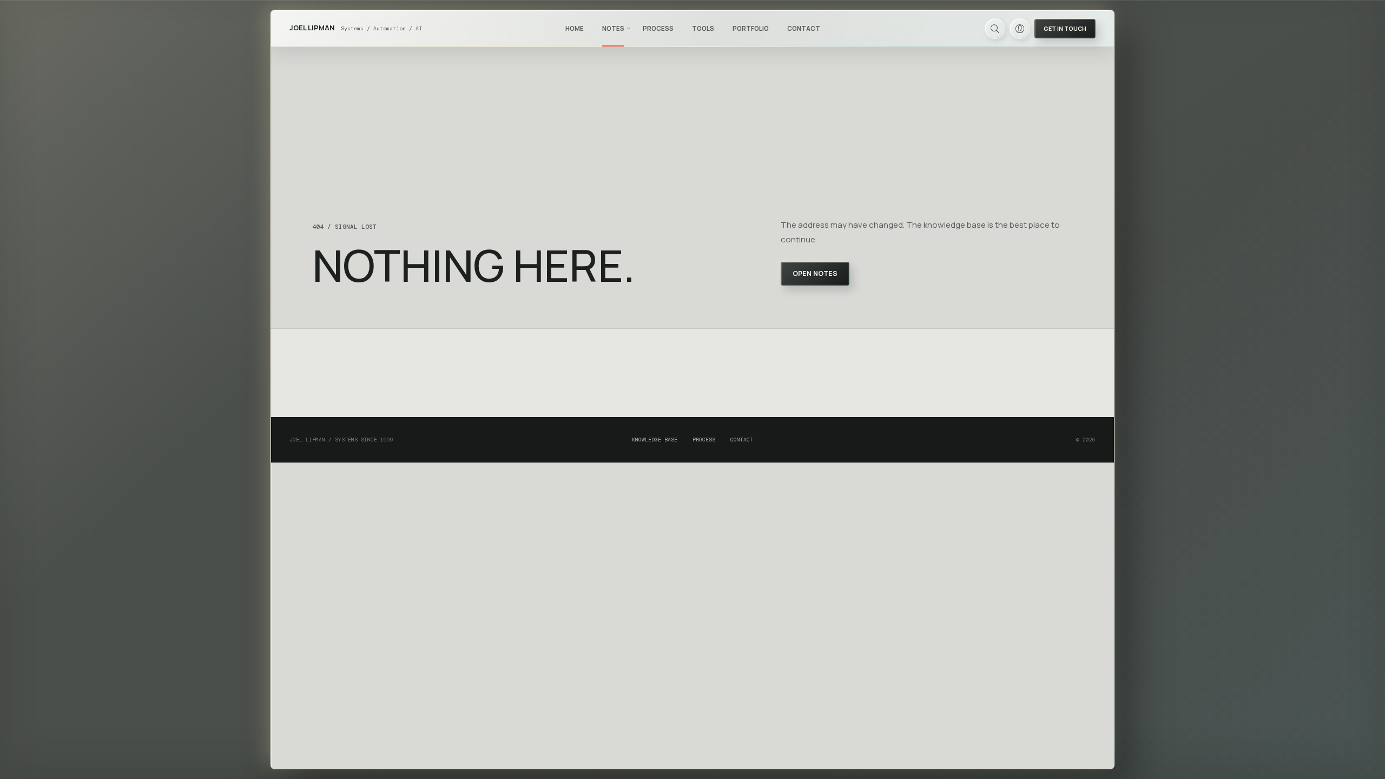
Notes (613, 28)
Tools (703, 28)
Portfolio (751, 28)
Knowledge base (654, 439)
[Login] (1020, 28)
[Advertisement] (692, 373)
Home (574, 28)
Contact (803, 28)
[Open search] (995, 28)
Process (658, 28)
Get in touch (1065, 28)
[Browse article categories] (629, 28)
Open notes (815, 273)
